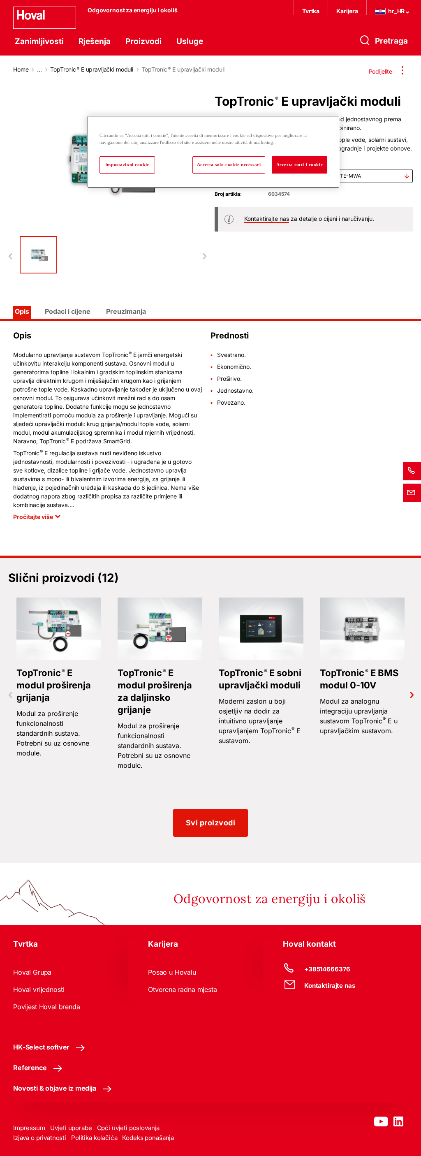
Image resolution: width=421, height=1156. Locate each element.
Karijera (347, 10)
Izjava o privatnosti (39, 1138)
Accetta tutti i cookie (299, 164)
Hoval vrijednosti (38, 989)
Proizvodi (143, 41)
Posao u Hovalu (172, 972)
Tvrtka (310, 10)
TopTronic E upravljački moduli (91, 69)
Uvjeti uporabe (71, 1128)
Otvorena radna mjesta (182, 989)
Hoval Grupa (32, 972)
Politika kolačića (94, 1138)
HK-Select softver (41, 1047)
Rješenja (95, 41)
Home (20, 69)
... (39, 69)
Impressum (29, 1128)
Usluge (189, 41)
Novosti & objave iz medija (54, 1088)
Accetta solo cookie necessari (229, 164)
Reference (30, 1067)
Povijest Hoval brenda (46, 1007)
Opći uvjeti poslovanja (128, 1128)
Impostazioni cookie (127, 164)
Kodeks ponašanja (148, 1138)
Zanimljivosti (39, 41)
